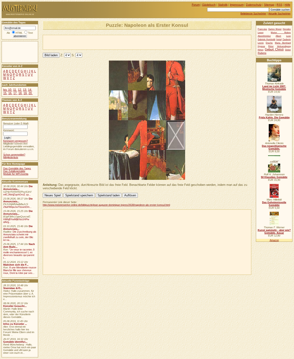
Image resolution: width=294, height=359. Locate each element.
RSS (279, 4)
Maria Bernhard (283, 43)
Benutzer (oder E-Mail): (16, 123)
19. (25, 93)
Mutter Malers (281, 32)
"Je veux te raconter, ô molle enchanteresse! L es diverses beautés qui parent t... (18, 253)
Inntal (279, 39)
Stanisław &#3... (12, 288)
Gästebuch (209, 4)
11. (15, 90)
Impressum (237, 4)
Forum (196, 4)
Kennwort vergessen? (15, 140)
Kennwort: (8, 130)
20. (30, 93)
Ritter (271, 46)
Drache (269, 43)
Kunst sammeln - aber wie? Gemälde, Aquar (274, 231)
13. (25, 90)
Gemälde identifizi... (15, 341)
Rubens (262, 53)
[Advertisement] (96, 42)
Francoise (262, 29)
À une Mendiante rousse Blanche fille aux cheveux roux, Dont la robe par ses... (19, 270)
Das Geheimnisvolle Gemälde (274, 203)
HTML (19, 32)
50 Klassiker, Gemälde (274, 177)
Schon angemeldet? (14, 154)
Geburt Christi (274, 49)
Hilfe (287, 4)
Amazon (274, 240)
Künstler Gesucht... (15, 306)
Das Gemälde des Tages (17, 168)
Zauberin (287, 39)
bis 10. (7, 90)
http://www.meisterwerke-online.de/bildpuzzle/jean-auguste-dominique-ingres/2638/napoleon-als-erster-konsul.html (106, 204)
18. (20, 93)
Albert (278, 36)
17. (15, 93)
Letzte (261, 43)
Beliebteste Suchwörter (253, 13)
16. (10, 93)
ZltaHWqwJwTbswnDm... (17, 207)
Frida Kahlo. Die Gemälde (274, 117)
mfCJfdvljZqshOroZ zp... (17, 194)
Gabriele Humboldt (266, 39)
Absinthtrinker (264, 36)
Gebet (288, 50)
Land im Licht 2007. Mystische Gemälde (274, 87)
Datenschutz (254, 4)
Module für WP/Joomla (15, 174)
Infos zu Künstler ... (15, 324)
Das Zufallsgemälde (14, 171)
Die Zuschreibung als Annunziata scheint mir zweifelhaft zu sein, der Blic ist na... (19, 235)
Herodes (287, 29)
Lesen (260, 32)
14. (30, 90)
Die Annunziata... (18, 187)
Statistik (223, 4)
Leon (288, 36)
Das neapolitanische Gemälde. (274, 147)
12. (20, 90)
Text (30, 32)
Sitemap (269, 4)
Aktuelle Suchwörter (279, 13)
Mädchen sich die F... (15, 264)
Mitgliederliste (10, 157)
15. (5, 93)
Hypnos (261, 46)
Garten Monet (275, 29)
